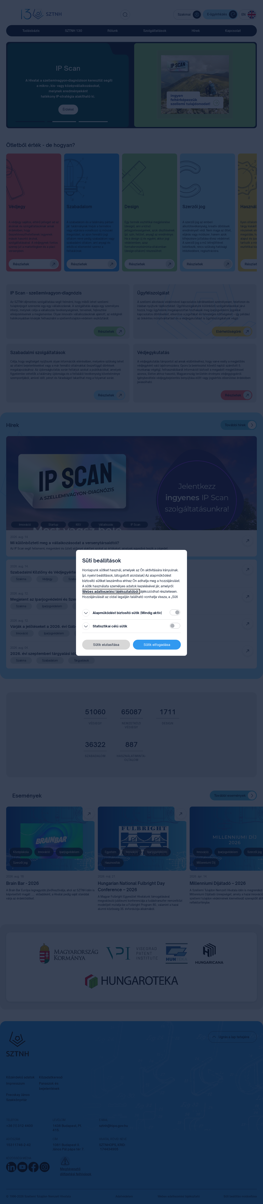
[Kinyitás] (86, 612)
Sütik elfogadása (157, 645)
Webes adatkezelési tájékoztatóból (110, 591)
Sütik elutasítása (106, 645)
